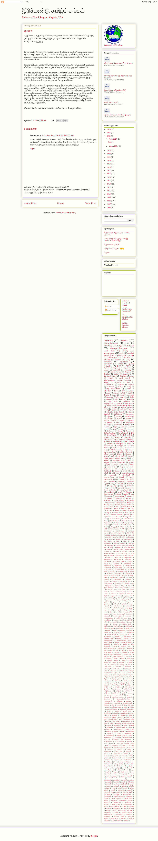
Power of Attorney (115, 519)
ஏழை (112, 597)
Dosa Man (109, 510)
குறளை (108, 630)
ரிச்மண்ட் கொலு (118, 796)
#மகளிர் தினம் (119, 504)
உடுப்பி (117, 589)
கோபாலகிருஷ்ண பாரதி (124, 640)
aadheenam (107, 531)
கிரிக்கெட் (122, 462)
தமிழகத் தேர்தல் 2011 (117, 685)
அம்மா (130, 412)
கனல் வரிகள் (124, 378)
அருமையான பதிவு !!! (111, 245)
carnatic (128, 437)
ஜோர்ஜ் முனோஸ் (117, 679)
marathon (122, 543)
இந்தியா (118, 360)
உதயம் (123, 589)
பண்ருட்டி (128, 370)
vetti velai (115, 561)
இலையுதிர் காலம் (109, 587)
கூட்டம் (129, 634)
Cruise (122, 508)
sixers (118, 555)
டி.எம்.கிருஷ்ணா (127, 680)
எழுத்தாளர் (127, 458)
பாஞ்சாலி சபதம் (127, 737)
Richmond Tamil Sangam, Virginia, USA (42, 17)
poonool (109, 444)
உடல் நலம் (121, 456)
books (106, 408)
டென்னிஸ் (118, 382)
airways (106, 437)
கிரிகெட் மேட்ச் (126, 624)
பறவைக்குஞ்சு (121, 735)
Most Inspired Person (113, 517)
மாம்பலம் (131, 780)
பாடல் (106, 372)
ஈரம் (117, 587)
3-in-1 (117, 506)
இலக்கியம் (108, 364)
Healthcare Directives (116, 514)
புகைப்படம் (107, 753)
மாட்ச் (129, 778)
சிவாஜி (106, 382)
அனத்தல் (120, 446)
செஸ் (105, 670)
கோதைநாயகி (108, 640)
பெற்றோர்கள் (127, 759)
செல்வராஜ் (107, 668)
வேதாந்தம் (120, 814)
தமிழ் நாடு (115, 473)
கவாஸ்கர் (128, 616)
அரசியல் (107, 374)
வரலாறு (109, 496)
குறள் (114, 630)
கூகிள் (122, 634)
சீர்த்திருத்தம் (130, 658)
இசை (119, 366)
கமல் (105, 612)
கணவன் (106, 608)
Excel (122, 435)
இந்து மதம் (109, 585)
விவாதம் (128, 431)
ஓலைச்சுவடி (107, 604)
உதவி (122, 353)
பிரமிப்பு (131, 399)
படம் (127, 343)
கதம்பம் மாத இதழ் (126, 608)
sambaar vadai (127, 551)
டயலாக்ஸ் (129, 679)
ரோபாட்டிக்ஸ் (128, 798)
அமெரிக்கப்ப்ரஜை (122, 571)
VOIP (105, 529)
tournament (117, 559)
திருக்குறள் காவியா (118, 697)
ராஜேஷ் (113, 429)
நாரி (121, 719)
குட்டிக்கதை (119, 628)
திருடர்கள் (107, 699)
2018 (109, 167)
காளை (130, 622)
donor (123, 439)
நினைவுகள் (130, 481)
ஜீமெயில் (108, 676)
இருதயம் (117, 585)
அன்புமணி (129, 567)
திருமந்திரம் (126, 475)
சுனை (123, 660)
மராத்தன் (115, 776)
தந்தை (106, 685)
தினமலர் (106, 697)
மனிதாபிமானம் (110, 774)
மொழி (113, 788)
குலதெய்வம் (107, 632)
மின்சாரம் (129, 492)
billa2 (127, 533)
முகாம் (106, 429)
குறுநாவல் (122, 630)
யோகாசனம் (121, 790)
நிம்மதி (112, 723)
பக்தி (130, 727)
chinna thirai (121, 535)
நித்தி (105, 723)
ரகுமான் (130, 790)
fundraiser (131, 537)
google (114, 410)
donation (108, 537)
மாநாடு (120, 492)
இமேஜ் (119, 454)
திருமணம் (131, 420)
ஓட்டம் (129, 602)
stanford (108, 557)
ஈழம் (112, 456)
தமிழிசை (129, 685)
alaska (117, 437)
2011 (109, 191)
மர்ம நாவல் (122, 355)
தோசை (111, 142)
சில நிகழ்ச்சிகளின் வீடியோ (127, 317)
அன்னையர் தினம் (128, 391)
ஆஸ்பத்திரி (118, 583)
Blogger (93, 836)
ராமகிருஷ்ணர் (127, 794)
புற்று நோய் (112, 401)
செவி (125, 471)
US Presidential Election (123, 406)
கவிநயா (130, 345)
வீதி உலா (129, 810)
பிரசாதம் (120, 749)
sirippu (112, 555)
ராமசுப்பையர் (107, 796)
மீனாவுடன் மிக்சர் (110, 376)
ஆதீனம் (106, 581)
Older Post (90, 203)
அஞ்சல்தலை (118, 565)
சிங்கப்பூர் (129, 656)
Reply (32, 149)
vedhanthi (107, 561)
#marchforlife (130, 500)
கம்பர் (130, 460)
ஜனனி (115, 674)
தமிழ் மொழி (128, 689)
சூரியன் (129, 662)
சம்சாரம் (124, 652)
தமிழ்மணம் (107, 693)
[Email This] (57, 120)
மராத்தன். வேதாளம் (126, 776)
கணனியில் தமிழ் (118, 460)
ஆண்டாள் (128, 579)
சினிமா (106, 368)
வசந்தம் (121, 429)
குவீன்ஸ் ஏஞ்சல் (111, 634)
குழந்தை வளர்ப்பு (119, 632)
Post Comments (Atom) (66, 213)
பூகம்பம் (106, 757)
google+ (118, 539)
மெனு (107, 788)
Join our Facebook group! (126, 303)
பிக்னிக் (129, 486)
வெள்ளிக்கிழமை (127, 812)
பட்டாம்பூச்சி (119, 484)
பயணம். (106, 427)
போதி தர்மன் (130, 766)
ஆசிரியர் (121, 577)
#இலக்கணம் (110, 502)
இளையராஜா (130, 414)
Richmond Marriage (122, 523)
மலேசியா (121, 778)
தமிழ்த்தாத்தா (108, 691)
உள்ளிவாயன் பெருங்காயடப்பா (124, 591)
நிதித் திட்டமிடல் (127, 721)
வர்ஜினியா (122, 800)
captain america (111, 535)
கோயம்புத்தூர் (108, 642)
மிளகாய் (108, 784)
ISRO (127, 514)
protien (116, 549)
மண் (127, 770)
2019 (109, 164)
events (116, 537)
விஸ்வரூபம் (121, 810)
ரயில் (126, 494)
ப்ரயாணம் (109, 768)
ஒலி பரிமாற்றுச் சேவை (125, 600)
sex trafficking (122, 553)
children (107, 360)
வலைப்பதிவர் (119, 496)
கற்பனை (111, 612)
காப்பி (114, 462)
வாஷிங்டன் (130, 496)
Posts (109, 306)
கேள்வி (117, 636)
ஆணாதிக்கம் (117, 579)
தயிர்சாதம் (116, 693)
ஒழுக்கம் (106, 602)
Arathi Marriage (127, 506)
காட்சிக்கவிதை (108, 618)
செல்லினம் (128, 666)
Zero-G (129, 529)
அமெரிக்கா (124, 362)
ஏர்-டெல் (106, 597)
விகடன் (109, 498)
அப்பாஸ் (112, 571)
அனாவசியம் (107, 567)
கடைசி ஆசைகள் (117, 606)
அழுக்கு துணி (115, 575)
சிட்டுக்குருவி (107, 658)
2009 (109, 197)
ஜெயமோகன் (128, 676)
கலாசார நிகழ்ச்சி (127, 612)
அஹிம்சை (113, 577)
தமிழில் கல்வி (108, 687)
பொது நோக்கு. (119, 764)
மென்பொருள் (108, 494)
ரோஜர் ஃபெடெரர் (117, 798)
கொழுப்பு (116, 465)
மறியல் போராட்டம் (109, 778)
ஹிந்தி (126, 820)
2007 (109, 204)
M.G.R (129, 435)
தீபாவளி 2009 (121, 705)
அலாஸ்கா (128, 450)
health (117, 541)
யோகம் (113, 790)
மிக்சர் (123, 782)
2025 (109, 133)
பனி (105, 486)
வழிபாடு (106, 804)
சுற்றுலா (114, 662)
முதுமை (124, 786)
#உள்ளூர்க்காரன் (111, 343)
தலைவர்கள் (119, 695)
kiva (125, 441)
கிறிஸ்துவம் (129, 626)
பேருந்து (113, 490)
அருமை (106, 252)
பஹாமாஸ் (121, 385)
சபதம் (116, 650)
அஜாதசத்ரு (107, 565)
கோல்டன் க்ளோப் (127, 642)
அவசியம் (124, 575)
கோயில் (117, 642)
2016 (109, 174)
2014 (109, 181)
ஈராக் (106, 456)
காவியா (106, 624)
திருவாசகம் (117, 703)
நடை (105, 481)
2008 (109, 201)
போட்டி (120, 387)
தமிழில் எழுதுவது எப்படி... (125, 325)
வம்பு (132, 494)
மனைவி (132, 774)
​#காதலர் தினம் (118, 500)
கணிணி (114, 608)
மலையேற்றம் (111, 492)
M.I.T (132, 514)
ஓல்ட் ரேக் (116, 604)
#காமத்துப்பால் (123, 433)
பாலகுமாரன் (115, 745)
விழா (114, 810)
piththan (108, 549)
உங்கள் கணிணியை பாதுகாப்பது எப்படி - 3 (118, 63)
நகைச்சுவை (109, 353)
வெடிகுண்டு (107, 812)
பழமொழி (113, 486)
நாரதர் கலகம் (113, 719)
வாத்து (106, 806)
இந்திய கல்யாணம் (126, 452)
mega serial (109, 545)
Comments (111, 310)
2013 (109, 184)
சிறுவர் (114, 395)
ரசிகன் (118, 494)
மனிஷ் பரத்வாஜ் (122, 774)
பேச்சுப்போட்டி (108, 762)
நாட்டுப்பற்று (128, 717)
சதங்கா (124, 340)
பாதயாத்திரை (120, 741)
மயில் (107, 776)
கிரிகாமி (115, 624)
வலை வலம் (130, 429)
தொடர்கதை (107, 713)
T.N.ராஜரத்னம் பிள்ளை (117, 527)
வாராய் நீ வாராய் (114, 806)
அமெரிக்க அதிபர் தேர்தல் (115, 412)
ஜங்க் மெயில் (127, 672)
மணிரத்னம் (119, 770)
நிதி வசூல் (116, 721)
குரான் (127, 628)
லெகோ (106, 800)
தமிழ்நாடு (118, 691)
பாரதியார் (131, 385)
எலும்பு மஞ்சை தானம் (112, 458)
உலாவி (111, 591)
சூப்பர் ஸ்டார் (126, 469)
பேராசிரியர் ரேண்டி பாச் (127, 762)
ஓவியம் (124, 604)
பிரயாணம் (127, 368)
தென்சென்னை (109, 477)
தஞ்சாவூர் (122, 683)
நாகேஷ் (114, 717)
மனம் (132, 772)
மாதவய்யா (116, 780)
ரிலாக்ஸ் (106, 798)
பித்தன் (115, 427)
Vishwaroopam (114, 529)
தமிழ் (128, 360)
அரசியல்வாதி (117, 448)
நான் (105, 719)
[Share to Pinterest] (67, 120)
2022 (109, 154)
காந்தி (118, 618)
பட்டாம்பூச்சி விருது (117, 729)
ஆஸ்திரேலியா (108, 583)
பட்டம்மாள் (107, 729)
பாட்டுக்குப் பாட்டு (109, 741)
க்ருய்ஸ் (124, 465)
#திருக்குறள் (120, 502)
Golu (126, 512)
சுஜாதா (129, 418)
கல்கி (130, 614)
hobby (125, 541)
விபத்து (124, 808)
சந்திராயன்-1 (121, 648)
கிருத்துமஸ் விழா (118, 626)
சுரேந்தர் (106, 662)
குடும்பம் (131, 462)
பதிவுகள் (129, 484)
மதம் (133, 770)
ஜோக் (114, 420)
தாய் (128, 382)
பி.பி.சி (123, 745)
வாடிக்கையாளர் (127, 804)
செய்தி (130, 664)
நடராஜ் (129, 479)
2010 (109, 194)
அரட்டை (132, 571)
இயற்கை (128, 454)
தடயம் (122, 395)
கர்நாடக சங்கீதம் (119, 393)
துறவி (125, 707)
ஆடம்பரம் (129, 577)
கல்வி (130, 393)
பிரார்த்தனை (107, 751)
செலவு (117, 471)
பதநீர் (132, 729)
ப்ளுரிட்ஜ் (117, 768)
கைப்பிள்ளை (127, 636)
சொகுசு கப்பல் (114, 670)
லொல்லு (113, 800)
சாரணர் (119, 418)
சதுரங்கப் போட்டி (126, 646)
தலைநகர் (109, 695)
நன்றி (130, 715)
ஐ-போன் (125, 597)
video (123, 561)
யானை (125, 788)
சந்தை (130, 648)
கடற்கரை (131, 604)
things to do (128, 557)
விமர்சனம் (110, 431)
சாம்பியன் (106, 656)
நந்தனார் (123, 715)
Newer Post (30, 203)
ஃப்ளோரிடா (116, 563)
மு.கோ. (132, 784)
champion (107, 439)
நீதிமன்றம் (131, 725)
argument (121, 533)
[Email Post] (53, 120)
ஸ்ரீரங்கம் (107, 500)
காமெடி (129, 380)
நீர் (107, 484)
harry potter (108, 541)
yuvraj (106, 563)
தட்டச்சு (130, 683)
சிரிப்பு (116, 469)
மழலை (129, 427)
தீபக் (113, 705)
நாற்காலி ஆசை (129, 719)
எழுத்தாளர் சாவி (115, 596)
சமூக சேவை (111, 467)
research (106, 551)
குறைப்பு (130, 630)
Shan (130, 525)
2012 (109, 187)
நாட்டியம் (121, 481)
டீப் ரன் (106, 683)
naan (105, 547)
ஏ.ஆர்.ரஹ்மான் (127, 596)
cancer (128, 389)
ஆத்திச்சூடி (118, 414)
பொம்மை (121, 766)
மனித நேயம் (124, 490)
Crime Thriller (111, 435)
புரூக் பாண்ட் (115, 755)
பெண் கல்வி (115, 757)
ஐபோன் (132, 597)
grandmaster (128, 539)
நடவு (107, 715)
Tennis (108, 406)
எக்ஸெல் (113, 593)
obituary (118, 547)
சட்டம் (115, 646)
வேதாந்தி (129, 814)
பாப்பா (105, 743)
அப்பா (132, 376)
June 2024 (113, 139)
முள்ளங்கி (131, 786)
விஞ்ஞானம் (116, 808)
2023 (109, 150)
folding (123, 537)
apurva (113, 533)
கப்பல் (108, 393)
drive (130, 439)
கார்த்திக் (129, 620)
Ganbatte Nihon (117, 512)
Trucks (130, 527)
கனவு (117, 610)
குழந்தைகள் (130, 632)
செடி (105, 664)
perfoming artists (129, 547)
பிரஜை (129, 749)
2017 (109, 170)
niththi (111, 547)
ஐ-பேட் (118, 597)
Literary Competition (112, 389)
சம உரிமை (129, 650)
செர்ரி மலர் (107, 666)
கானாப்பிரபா (107, 620)
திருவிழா (106, 705)
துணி (107, 707)
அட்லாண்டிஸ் (108, 446)
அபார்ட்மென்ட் (108, 569)
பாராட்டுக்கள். (130, 743)
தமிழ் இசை (118, 687)
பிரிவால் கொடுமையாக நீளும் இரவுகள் (117, 115)
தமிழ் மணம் (117, 689)
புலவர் (130, 755)
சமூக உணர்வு (108, 652)
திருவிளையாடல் (127, 703)
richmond (122, 410)
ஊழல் (130, 456)
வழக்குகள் (128, 802)
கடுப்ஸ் (110, 378)
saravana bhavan (109, 553)
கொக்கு (118, 638)
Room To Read (115, 525)
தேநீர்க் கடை (127, 711)
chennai (114, 408)
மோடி (119, 788)
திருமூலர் (128, 701)
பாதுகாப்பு (129, 741)
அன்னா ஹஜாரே (118, 567)
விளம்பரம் (119, 498)
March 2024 (114, 146)
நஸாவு (112, 481)
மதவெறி (108, 772)
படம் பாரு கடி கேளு (116, 350)
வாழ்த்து (108, 808)
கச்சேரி (106, 460)
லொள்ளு (108, 345)
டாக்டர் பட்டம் (107, 680)
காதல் (120, 380)
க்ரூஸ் (125, 644)
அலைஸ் (106, 575)
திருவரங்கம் (107, 703)
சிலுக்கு (116, 658)
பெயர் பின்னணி (127, 757)
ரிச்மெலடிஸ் (129, 796)
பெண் (106, 490)
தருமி (123, 693)
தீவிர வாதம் (131, 705)
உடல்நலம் (132, 587)
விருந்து (108, 810)
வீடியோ (128, 498)
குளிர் (108, 465)
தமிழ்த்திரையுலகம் (128, 473)
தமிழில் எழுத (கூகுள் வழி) (127, 310)
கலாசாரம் (106, 614)
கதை (119, 345)
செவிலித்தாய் (128, 668)
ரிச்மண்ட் (123, 376)
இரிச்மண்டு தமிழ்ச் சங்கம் (53, 10)
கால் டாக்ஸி (113, 622)
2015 (109, 177)
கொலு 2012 (128, 638)
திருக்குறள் (130, 395)
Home (60, 203)
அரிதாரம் (109, 573)
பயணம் (109, 399)
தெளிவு (117, 711)
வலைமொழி (117, 802)
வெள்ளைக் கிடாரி (109, 814)
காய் (122, 620)
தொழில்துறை (124, 713)
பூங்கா (130, 488)
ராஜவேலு (116, 794)
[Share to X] (62, 120)
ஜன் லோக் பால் (123, 674)
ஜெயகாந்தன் (118, 676)
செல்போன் (118, 666)
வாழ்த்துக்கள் (108, 403)
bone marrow (116, 372)
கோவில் (116, 644)
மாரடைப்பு (109, 782)
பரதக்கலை (128, 733)
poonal (132, 441)
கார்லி (105, 622)
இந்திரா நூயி (108, 454)
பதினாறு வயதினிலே (112, 731)
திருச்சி (129, 697)
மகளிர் (124, 768)
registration (128, 549)
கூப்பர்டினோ (107, 636)
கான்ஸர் (116, 620)
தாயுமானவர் (112, 475)
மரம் (133, 490)
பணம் (127, 729)
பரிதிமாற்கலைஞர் (109, 735)
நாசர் (120, 717)
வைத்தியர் (107, 816)
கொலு (120, 364)
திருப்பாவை (119, 701)
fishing (106, 410)
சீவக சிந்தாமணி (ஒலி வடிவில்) (115, 90)
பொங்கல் (109, 764)
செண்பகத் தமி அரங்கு (117, 664)
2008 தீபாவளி (129, 403)
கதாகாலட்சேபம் (108, 610)
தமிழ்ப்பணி (128, 691)
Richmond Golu (108, 523)
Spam (105, 527)
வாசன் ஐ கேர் (116, 804)
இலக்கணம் (113, 357)
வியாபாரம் (131, 808)
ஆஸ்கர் (130, 581)
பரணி (119, 733)
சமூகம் (117, 652)
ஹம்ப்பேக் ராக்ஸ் (117, 820)
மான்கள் (124, 780)
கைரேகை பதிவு (108, 638)
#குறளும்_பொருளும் (119, 348)
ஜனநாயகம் (107, 674)
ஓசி (122, 602)
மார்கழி (116, 782)
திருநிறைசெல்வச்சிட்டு (123, 699)
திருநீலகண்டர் (108, 701)
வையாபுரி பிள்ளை (119, 816)
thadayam (119, 444)
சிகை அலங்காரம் (118, 656)
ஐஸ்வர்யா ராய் (111, 600)
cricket (123, 408)
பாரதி (121, 486)
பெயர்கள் (106, 759)
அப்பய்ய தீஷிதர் (120, 569)
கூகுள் (106, 370)
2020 (109, 160)
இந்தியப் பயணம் (129, 583)
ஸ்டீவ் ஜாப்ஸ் (114, 818)
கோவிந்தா (107, 644)
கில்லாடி (106, 628)
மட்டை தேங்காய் (108, 770)
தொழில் (115, 713)
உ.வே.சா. (110, 416)
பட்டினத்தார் (127, 374)
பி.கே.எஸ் (110, 387)
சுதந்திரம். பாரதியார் (112, 660)
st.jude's (131, 555)
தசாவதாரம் (113, 683)
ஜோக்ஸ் (106, 679)
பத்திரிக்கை (130, 731)
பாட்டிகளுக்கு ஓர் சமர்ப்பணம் (121, 739)
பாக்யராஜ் (117, 737)
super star (118, 557)
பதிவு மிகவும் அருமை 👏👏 (114, 249)
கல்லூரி (106, 462)
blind (133, 533)
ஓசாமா (115, 602)
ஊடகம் (106, 593)
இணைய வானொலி (110, 452)
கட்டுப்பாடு (129, 606)
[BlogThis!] (60, 120)
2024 (109, 136)
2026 (109, 129)
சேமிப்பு (106, 420)
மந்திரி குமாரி (124, 772)
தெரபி (108, 711)
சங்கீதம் (109, 418)
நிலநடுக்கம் (117, 725)
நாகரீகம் (106, 717)
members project (121, 545)
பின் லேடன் (131, 747)
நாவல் (108, 721)
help (132, 355)
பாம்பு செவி (120, 743)
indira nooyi (108, 441)
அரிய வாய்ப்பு (119, 573)
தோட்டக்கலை (119, 479)
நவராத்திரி (116, 370)
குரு (133, 628)
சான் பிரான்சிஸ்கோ (115, 654)
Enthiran (124, 510)
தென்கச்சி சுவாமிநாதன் (127, 709)
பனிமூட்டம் (110, 733)
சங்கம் (132, 465)
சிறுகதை (116, 368)
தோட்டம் (119, 422)
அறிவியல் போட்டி (116, 450)
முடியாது (108, 786)
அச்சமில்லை (127, 563)
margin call (131, 543)
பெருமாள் (116, 759)
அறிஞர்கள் (129, 573)
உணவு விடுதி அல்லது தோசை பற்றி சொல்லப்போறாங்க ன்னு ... (116, 240)
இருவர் (130, 585)
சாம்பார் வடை (128, 654)
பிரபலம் (123, 399)
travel (129, 444)
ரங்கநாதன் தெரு (109, 792)
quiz (121, 549)
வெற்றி (116, 812)
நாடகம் (124, 397)
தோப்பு (132, 713)
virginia (130, 561)
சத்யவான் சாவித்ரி (109, 648)
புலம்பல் (124, 755)
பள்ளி (116, 399)
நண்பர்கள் (128, 425)
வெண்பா (119, 403)
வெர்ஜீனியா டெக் (109, 433)
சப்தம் (122, 650)
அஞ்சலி (131, 410)
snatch (125, 555)
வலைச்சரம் (107, 802)
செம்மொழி (107, 471)
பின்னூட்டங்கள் (109, 488)
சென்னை (126, 357)
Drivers (117, 510)
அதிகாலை (129, 565)
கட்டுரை (116, 374)
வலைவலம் (107, 362)
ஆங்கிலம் (107, 414)
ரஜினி (118, 792)
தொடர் (121, 477)
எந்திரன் (121, 593)
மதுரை (116, 772)
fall (130, 408)
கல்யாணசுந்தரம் (109, 380)
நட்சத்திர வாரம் (117, 425)
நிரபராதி (108, 725)
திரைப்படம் (109, 397)
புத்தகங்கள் (116, 753)
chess (116, 439)
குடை (112, 628)
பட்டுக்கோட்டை (109, 385)
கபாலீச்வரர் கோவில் (126, 610)
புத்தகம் (125, 753)
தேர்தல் (109, 422)
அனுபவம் (128, 372)
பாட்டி (105, 739)
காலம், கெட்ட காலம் (111, 102)
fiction (116, 391)
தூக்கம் (132, 707)
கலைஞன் (122, 614)
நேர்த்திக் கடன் (120, 727)
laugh (115, 543)
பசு (112, 484)
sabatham (116, 551)
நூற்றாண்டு (110, 727)
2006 (109, 207)
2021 (109, 157)
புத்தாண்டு (120, 488)
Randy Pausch (114, 521)
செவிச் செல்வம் (117, 668)
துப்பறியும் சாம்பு (116, 707)
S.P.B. (125, 525)
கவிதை (108, 340)
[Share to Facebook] (64, 120)
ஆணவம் (106, 579)
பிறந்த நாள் (118, 751)
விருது (120, 431)
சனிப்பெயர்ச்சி (108, 650)
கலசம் (118, 612)
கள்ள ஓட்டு (118, 616)
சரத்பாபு (123, 467)
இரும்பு (124, 585)
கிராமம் (128, 366)
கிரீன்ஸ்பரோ (107, 626)
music (130, 545)
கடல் (107, 606)
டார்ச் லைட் (117, 680)
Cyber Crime (130, 508)
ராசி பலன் (107, 794)
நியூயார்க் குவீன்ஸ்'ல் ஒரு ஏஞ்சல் (125, 723)
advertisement (120, 531)
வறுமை (130, 800)
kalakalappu (107, 543)
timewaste (107, 559)
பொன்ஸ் (113, 766)
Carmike (115, 508)
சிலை (122, 658)
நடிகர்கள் (114, 715)
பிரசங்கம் (110, 749)
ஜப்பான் (132, 674)
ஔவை (118, 416)
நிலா (124, 725)
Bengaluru (107, 508)
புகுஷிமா (128, 751)
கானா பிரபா (128, 618)
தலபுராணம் (131, 693)
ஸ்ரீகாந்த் (123, 818)
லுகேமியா (127, 401)
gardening (109, 539)
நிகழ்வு (132, 397)
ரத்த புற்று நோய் (127, 792)
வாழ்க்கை (131, 806)
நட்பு (117, 397)
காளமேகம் (122, 622)
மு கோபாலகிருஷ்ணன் (120, 784)
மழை (129, 387)
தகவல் (122, 420)
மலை (122, 427)
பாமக (112, 743)
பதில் (122, 731)
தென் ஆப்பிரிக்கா (111, 709)
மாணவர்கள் (107, 780)
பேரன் (116, 762)
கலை (114, 614)
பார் (107, 745)
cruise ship (131, 535)
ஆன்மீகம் (114, 581)
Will (123, 529)
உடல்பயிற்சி (109, 589)
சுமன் (130, 660)
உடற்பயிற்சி (124, 587)
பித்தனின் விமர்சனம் (120, 747)
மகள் (130, 768)
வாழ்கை (124, 806)
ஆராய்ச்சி (122, 581)
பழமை (130, 735)
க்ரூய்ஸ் (106, 395)
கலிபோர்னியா (129, 416)
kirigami (118, 441)
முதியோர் (116, 786)
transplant (128, 559)
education (107, 391)
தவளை (129, 695)
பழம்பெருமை (107, 737)
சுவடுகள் (121, 662)
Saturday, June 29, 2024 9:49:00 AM (58, 136)
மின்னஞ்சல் (131, 782)
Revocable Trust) (127, 521)
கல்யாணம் (107, 616)
